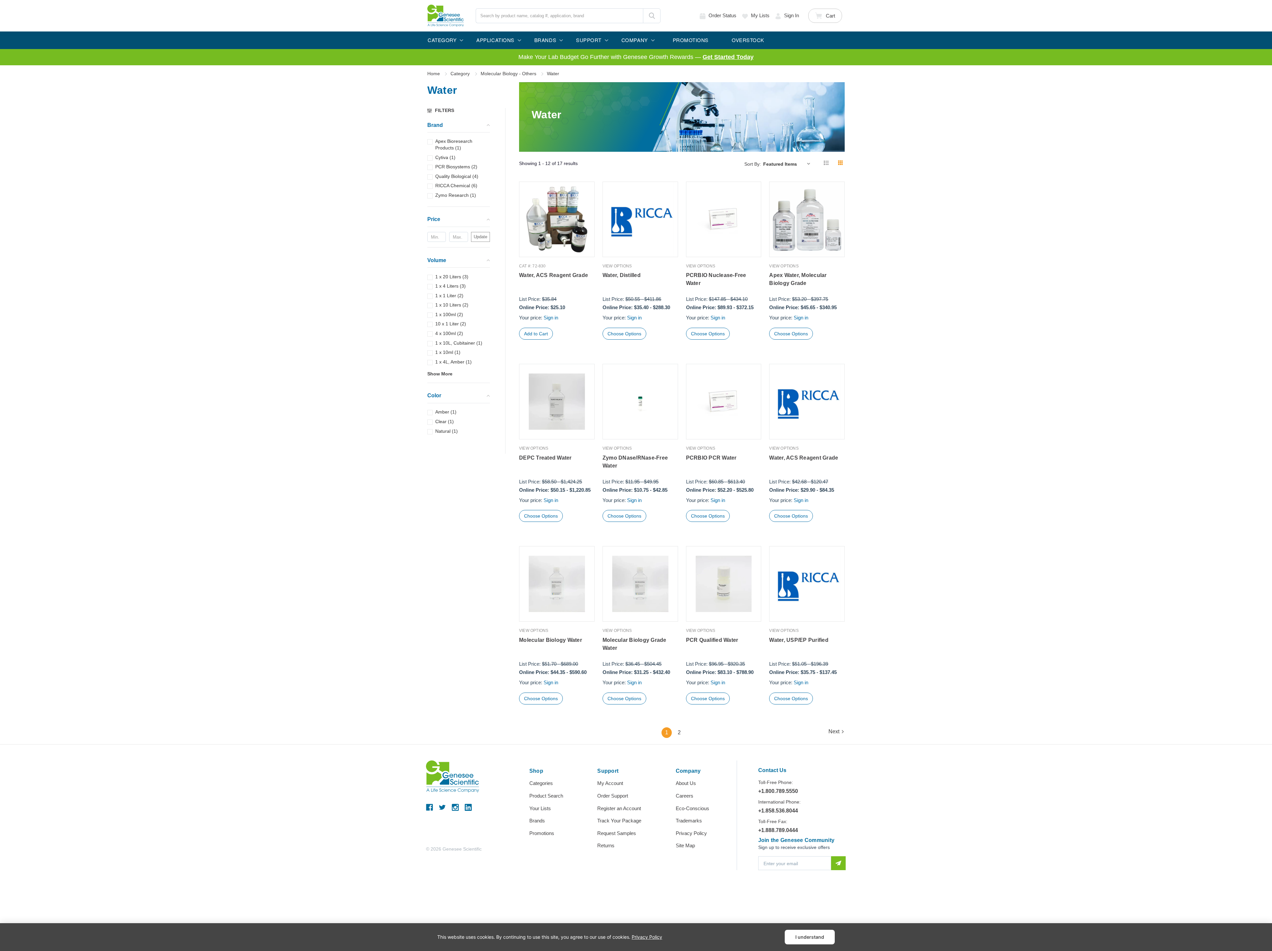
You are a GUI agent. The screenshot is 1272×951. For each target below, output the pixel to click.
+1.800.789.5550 (778, 791)
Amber (445, 412)
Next (833, 731)
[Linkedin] (468, 807)
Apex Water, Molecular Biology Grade (797, 279)
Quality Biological (456, 176)
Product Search (546, 796)
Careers (684, 796)
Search (652, 15)
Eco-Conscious (692, 808)
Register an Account (619, 808)
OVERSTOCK (748, 39)
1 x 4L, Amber (453, 361)
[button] (443, 110)
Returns (605, 845)
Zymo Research (455, 195)
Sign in (791, 15)
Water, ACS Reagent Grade (553, 275)
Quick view (556, 243)
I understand (809, 937)
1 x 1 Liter (449, 295)
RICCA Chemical (456, 186)
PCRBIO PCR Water (711, 458)
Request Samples (616, 833)
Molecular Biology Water (550, 640)
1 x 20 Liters (451, 276)
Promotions (541, 833)
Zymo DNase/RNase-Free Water (635, 462)
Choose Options (624, 333)
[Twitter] (442, 807)
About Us (686, 783)
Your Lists (540, 808)
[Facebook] (429, 807)
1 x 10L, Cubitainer (458, 343)
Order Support (612, 796)
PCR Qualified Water (712, 640)
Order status (722, 15)
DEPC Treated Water (545, 458)
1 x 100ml (449, 314)
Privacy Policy (691, 833)
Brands (537, 820)
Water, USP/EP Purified (798, 640)
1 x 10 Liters (451, 305)
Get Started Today (728, 57)
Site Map (685, 845)
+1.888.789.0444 (778, 830)
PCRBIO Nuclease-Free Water (716, 279)
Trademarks (689, 820)
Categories (541, 783)
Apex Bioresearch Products (453, 145)
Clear (444, 421)
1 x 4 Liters (450, 286)
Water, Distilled (622, 275)
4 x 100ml (449, 333)
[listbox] (788, 163)
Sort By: (752, 164)
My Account (610, 783)
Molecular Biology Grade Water (634, 644)
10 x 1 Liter (450, 324)
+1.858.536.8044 (778, 810)
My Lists (760, 15)
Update (480, 236)
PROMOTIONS (691, 39)
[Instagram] (455, 807)
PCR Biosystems (456, 166)
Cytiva (445, 157)
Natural (446, 431)
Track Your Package (619, 820)
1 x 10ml (447, 352)
